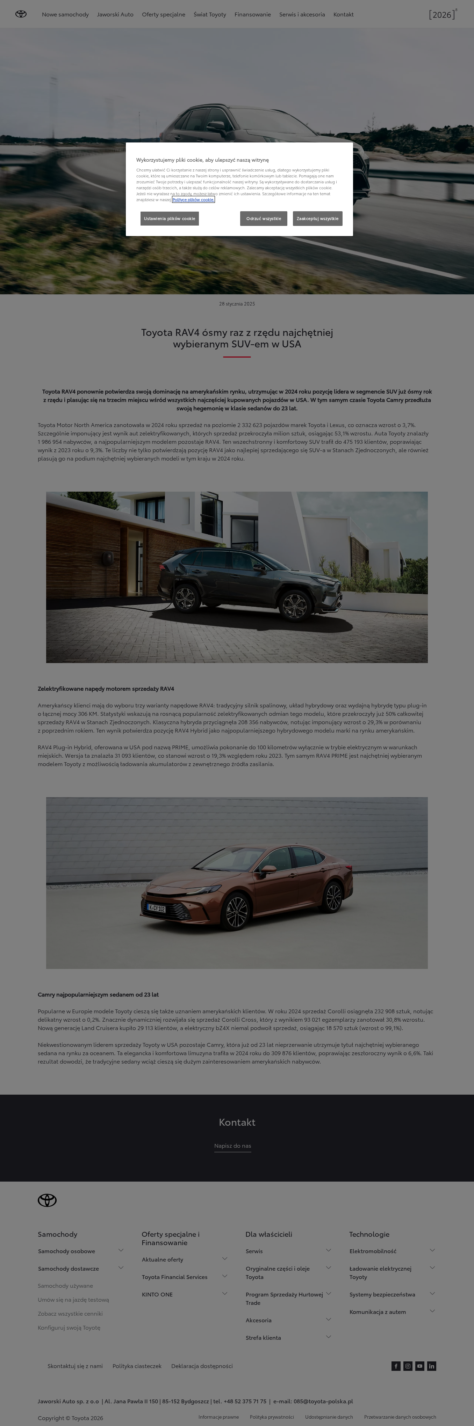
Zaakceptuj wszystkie (318, 218)
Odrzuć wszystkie (263, 218)
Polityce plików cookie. (193, 199)
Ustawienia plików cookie (169, 218)
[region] (239, 189)
